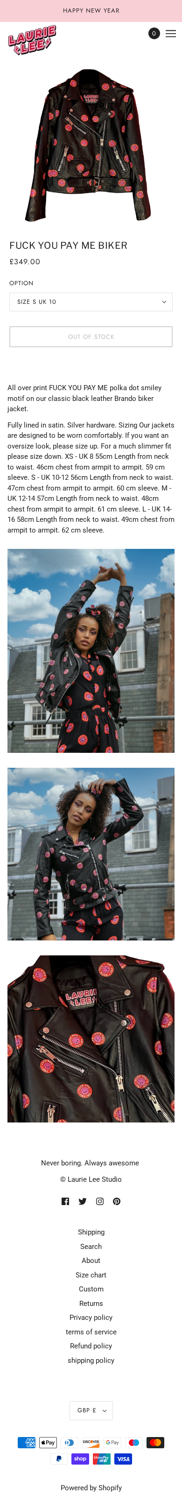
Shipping (91, 1232)
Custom (91, 1289)
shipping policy (91, 1360)
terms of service (91, 1332)
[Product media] (91, 651)
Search (91, 1246)
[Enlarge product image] (91, 143)
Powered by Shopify (91, 1488)
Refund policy (91, 1346)
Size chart (91, 1275)
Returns (91, 1303)
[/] (41, 40)
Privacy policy (91, 1317)
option (21, 283)
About (91, 1260)
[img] (65, 1201)
